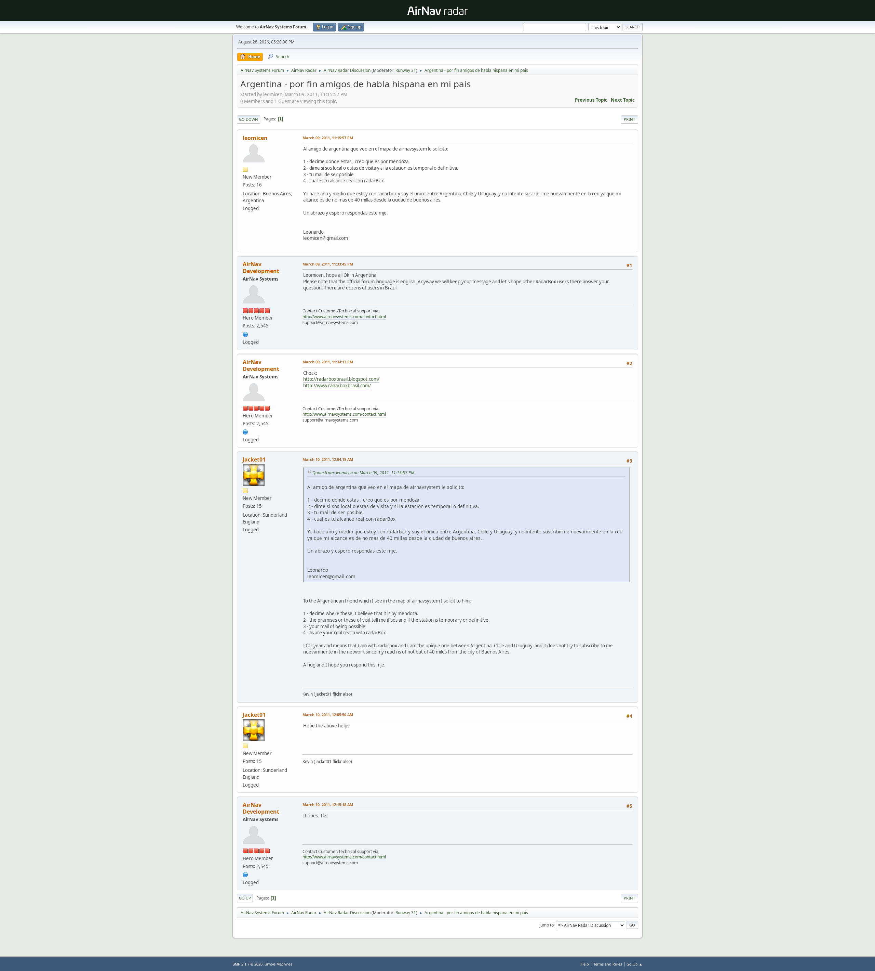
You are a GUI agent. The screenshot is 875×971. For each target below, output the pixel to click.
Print (629, 119)
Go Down (248, 119)
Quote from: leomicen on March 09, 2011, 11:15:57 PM (363, 473)
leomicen (255, 138)
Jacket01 (254, 459)
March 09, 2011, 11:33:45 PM (327, 264)
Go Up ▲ (635, 964)
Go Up (245, 898)
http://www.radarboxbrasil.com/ (337, 386)
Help (585, 964)
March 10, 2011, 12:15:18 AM (327, 804)
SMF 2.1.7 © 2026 (247, 964)
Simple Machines (279, 964)
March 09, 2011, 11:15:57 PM (327, 137)
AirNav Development (261, 267)
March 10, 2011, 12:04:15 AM (327, 459)
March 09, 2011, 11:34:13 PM (327, 361)
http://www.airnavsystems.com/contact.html (344, 317)
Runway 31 (405, 70)
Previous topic (591, 100)
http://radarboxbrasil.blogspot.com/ (341, 379)
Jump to (546, 925)
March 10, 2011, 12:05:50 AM (327, 714)
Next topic (623, 100)
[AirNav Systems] (245, 334)
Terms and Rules (607, 964)
